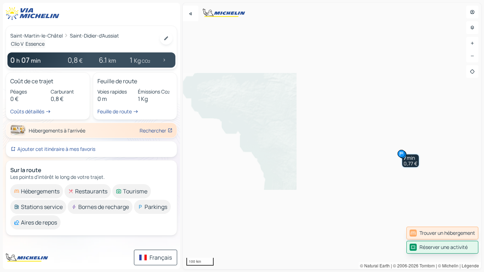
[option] (36, 191)
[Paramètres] (472, 27)
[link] (442, 233)
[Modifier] (166, 38)
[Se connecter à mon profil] (472, 12)
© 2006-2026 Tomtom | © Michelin (425, 265)
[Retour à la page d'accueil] (34, 13)
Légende (470, 265)
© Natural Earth (375, 265)
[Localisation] (472, 71)
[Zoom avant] (472, 43)
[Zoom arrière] (472, 56)
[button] (410, 160)
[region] (332, 136)
